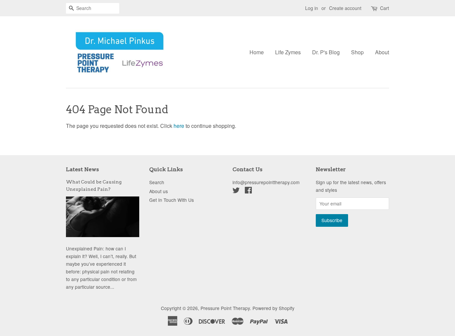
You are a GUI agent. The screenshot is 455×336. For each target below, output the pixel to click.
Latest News (82, 169)
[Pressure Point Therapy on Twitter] (236, 191)
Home (256, 52)
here (179, 126)
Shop (357, 52)
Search (156, 182)
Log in (311, 8)
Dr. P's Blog (326, 52)
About (382, 52)
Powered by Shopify (273, 308)
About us (158, 191)
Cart (384, 8)
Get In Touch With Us (171, 199)
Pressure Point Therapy (225, 308)
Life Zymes (288, 52)
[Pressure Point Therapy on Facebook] (248, 191)
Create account (345, 8)
